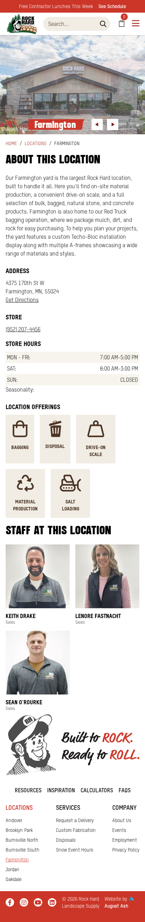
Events (119, 830)
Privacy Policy (125, 850)
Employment (124, 840)
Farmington (17, 859)
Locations (35, 143)
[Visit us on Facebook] (10, 902)
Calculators (97, 790)
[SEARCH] (103, 24)
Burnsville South (22, 850)
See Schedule (112, 6)
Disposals (66, 840)
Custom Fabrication (76, 830)
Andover (14, 820)
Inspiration (61, 790)
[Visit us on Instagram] (24, 902)
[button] (97, 124)
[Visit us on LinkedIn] (52, 902)
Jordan (12, 869)
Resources (28, 790)
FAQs (125, 790)
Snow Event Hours (74, 850)
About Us (121, 820)
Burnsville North (22, 840)
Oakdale (13, 879)
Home (11, 143)
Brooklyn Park (19, 830)
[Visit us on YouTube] (38, 902)
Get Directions (22, 299)
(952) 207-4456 (23, 329)
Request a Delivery (75, 820)
